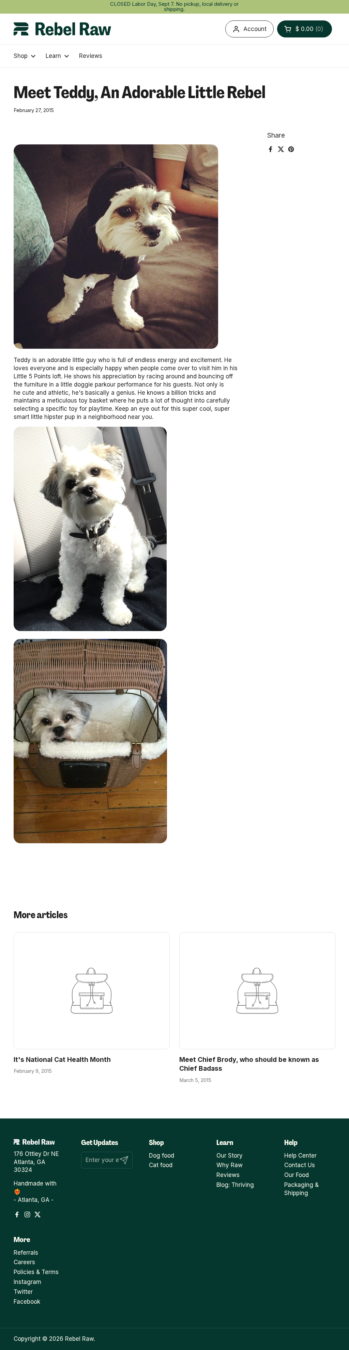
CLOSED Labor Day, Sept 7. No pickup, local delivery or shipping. (174, 7)
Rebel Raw (79, 1338)
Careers (24, 1262)
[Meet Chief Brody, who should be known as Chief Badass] (257, 990)
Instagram (27, 1281)
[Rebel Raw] (62, 29)
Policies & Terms (36, 1272)
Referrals (26, 1252)
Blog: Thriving (235, 1184)
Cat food (160, 1165)
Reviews (228, 1175)
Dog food (161, 1155)
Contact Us (299, 1165)
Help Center (300, 1155)
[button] (304, 28)
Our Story (229, 1155)
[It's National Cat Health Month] (92, 990)
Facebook (27, 1301)
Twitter (23, 1291)
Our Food (296, 1175)
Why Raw (229, 1165)
